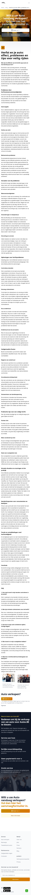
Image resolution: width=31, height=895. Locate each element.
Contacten (4, 856)
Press (18, 845)
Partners (19, 848)
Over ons (19, 839)
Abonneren (15, 879)
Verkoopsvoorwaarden (23, 859)
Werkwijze (4, 842)
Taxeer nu (15, 30)
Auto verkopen (5, 839)
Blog (6, 7)
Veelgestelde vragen (6, 853)
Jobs (18, 842)
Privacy (19, 862)
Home (2, 7)
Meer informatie (15, 35)
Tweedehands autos (6, 845)
